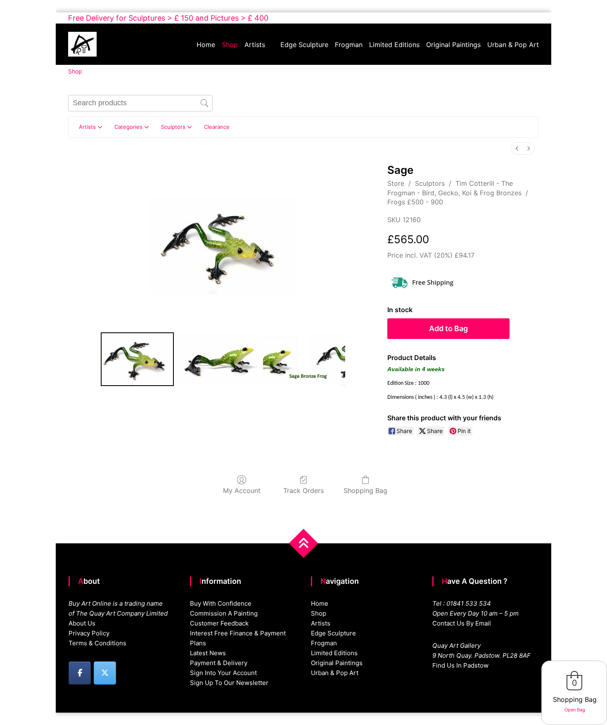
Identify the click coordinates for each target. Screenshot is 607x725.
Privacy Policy (89, 633)
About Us (82, 623)
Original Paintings (453, 44)
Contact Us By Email (461, 623)
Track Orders (303, 490)
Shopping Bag (365, 490)
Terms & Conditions (97, 643)
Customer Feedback (219, 623)
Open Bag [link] (574, 710)
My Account (242, 490)
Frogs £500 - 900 (415, 202)
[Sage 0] (137, 359)
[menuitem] (517, 148)
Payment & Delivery (218, 663)
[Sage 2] (304, 359)
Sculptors (430, 183)
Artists (254, 44)
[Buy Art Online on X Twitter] (105, 673)
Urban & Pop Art (513, 44)
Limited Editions (394, 44)
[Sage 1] (218, 359)
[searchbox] (140, 103)
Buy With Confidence (220, 603)
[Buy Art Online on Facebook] (80, 673)
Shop (230, 44)
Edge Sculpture (304, 44)
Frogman (349, 44)
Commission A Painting (224, 613)
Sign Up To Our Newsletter (229, 683)
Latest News (208, 653)
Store (395, 183)
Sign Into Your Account (223, 673)
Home (206, 44)
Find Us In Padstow (460, 665)
